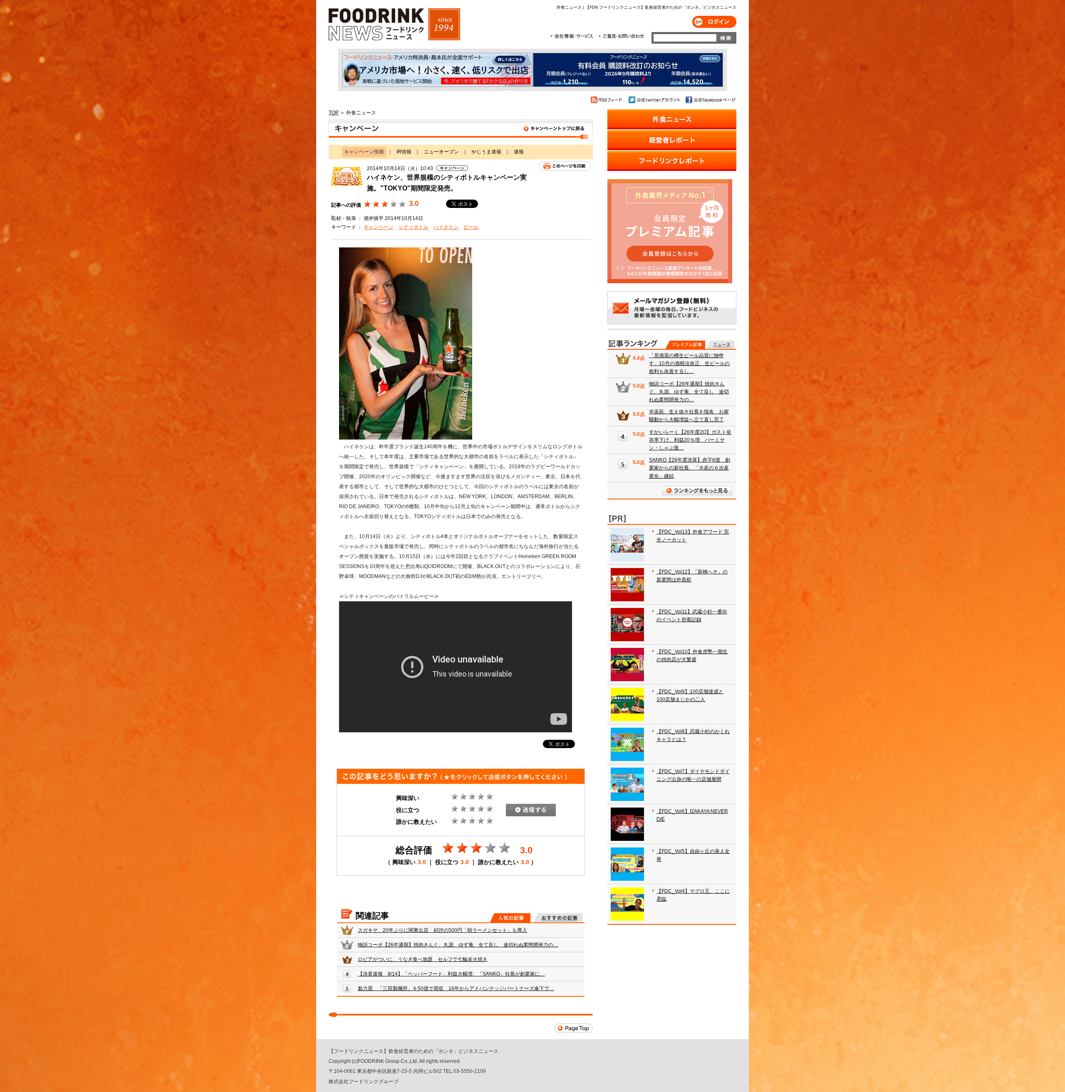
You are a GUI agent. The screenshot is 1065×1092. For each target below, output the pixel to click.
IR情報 (403, 152)
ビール (470, 227)
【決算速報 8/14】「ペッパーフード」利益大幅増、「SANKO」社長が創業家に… (451, 974)
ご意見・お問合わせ (621, 36)
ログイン (714, 22)
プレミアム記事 (685, 345)
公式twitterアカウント (655, 99)
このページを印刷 (564, 166)
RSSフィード (608, 99)
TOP (334, 113)
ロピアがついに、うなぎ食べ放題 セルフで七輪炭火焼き (423, 959)
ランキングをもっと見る (697, 490)
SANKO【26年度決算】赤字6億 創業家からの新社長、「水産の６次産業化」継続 (689, 468)
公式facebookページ (710, 99)
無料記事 (720, 345)
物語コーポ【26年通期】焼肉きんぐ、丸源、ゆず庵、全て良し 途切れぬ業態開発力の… (458, 945)
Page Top (574, 1028)
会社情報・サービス (573, 36)
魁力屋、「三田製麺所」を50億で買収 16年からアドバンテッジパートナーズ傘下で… (456, 988)
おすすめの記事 (558, 917)
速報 (519, 152)
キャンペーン (379, 227)
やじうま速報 (486, 152)
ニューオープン (441, 152)
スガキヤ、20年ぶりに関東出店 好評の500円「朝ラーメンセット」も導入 (442, 930)
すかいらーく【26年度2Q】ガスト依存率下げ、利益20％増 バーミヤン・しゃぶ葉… (690, 440)
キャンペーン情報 (461, 130)
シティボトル (413, 227)
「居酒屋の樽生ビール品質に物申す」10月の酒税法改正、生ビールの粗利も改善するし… (689, 363)
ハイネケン (445, 227)
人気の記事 (510, 917)
